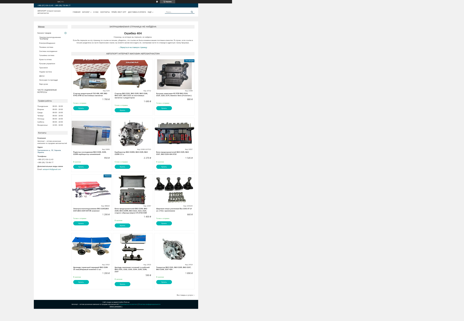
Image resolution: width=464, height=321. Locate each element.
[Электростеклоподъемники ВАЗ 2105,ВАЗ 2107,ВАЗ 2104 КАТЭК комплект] (91, 189)
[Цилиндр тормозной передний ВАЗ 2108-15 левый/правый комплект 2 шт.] (91, 248)
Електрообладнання (47, 43)
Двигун (42, 76)
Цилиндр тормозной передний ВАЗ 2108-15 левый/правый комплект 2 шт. (90, 268)
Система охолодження (48, 51)
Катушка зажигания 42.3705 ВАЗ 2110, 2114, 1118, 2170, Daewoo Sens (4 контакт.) (174, 94)
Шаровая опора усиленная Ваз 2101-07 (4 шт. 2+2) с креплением (174, 210)
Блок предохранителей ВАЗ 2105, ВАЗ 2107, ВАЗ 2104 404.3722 (172, 153)
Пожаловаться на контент (128, 304)
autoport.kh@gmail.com (52, 169)
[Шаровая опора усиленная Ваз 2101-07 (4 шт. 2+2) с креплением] (174, 189)
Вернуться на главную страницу (133, 47)
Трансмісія (43, 68)
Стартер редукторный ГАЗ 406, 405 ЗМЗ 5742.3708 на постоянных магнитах (90, 94)
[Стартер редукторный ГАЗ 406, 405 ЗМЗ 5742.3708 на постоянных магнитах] (91, 74)
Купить (81, 108)
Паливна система (46, 47)
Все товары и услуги (185, 295)
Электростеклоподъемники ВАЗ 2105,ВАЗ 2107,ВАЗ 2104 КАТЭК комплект (91, 210)
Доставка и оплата (137, 12)
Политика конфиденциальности (149, 304)
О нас (96, 12)
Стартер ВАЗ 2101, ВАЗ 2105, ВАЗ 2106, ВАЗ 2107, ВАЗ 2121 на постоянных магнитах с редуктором (131, 95)
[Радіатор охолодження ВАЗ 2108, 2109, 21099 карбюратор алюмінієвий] (91, 133)
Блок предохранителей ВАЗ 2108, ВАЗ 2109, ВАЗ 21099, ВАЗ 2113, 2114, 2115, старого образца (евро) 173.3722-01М (131, 211)
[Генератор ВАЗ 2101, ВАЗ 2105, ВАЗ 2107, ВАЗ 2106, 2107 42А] (174, 248)
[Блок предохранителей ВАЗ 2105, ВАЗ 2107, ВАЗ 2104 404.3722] (174, 133)
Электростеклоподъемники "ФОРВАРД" (50, 38)
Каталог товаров (44, 33)
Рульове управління (47, 64)
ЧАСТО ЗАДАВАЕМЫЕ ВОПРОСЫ (47, 91)
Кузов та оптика (45, 59)
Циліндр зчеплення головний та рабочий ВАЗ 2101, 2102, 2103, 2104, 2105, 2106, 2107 (132, 269)
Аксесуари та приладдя (48, 80)
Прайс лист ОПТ (118, 12)
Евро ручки (43, 84)
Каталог (86, 12)
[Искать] (192, 12)
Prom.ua (126, 302)
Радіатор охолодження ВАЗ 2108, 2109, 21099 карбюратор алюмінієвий (89, 153)
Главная (76, 12)
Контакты (105, 12)
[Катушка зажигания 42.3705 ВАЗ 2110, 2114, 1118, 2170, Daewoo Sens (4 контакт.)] (174, 74)
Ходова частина (45, 72)
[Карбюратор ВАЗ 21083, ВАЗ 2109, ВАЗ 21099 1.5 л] (133, 133)
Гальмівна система (46, 55)
